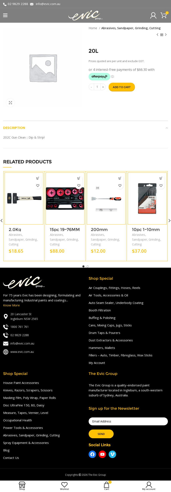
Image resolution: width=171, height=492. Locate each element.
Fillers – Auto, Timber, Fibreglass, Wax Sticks (120, 355)
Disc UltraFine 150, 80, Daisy (23, 405)
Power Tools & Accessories (23, 428)
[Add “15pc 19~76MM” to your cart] (78, 178)
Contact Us (11, 458)
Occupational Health (17, 420)
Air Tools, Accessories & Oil (108, 295)
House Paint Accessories (21, 383)
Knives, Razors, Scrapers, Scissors (28, 390)
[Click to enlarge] (10, 103)
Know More (11, 305)
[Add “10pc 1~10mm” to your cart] (161, 178)
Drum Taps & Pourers (104, 333)
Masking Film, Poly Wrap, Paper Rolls (29, 398)
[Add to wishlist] (37, 185)
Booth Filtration (100, 310)
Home (93, 28)
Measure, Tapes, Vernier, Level (25, 413)
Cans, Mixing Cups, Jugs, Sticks (110, 325)
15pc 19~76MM (65, 229)
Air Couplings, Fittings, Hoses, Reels (114, 288)
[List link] (42, 316)
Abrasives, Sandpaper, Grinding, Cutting (131, 28)
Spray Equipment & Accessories (26, 443)
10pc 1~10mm (146, 229)
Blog (6, 450)
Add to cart (122, 87)
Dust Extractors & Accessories (111, 340)
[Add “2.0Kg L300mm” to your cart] (37, 178)
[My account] (153, 15)
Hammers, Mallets (102, 348)
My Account (97, 363)
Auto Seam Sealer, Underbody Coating (116, 303)
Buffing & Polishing (102, 318)
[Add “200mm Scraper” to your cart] (119, 178)
